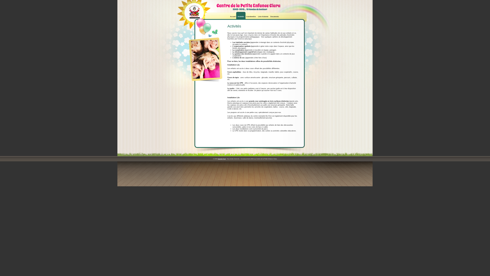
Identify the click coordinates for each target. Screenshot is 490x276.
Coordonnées (251, 17)
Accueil (233, 17)
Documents (274, 17)
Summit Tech (222, 159)
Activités (241, 17)
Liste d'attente (263, 17)
